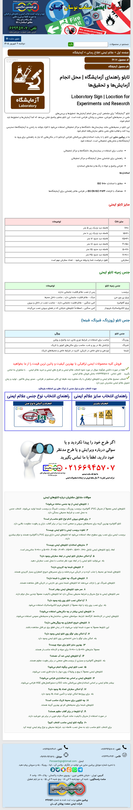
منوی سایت (13, 39)
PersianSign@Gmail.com (63, 761)
